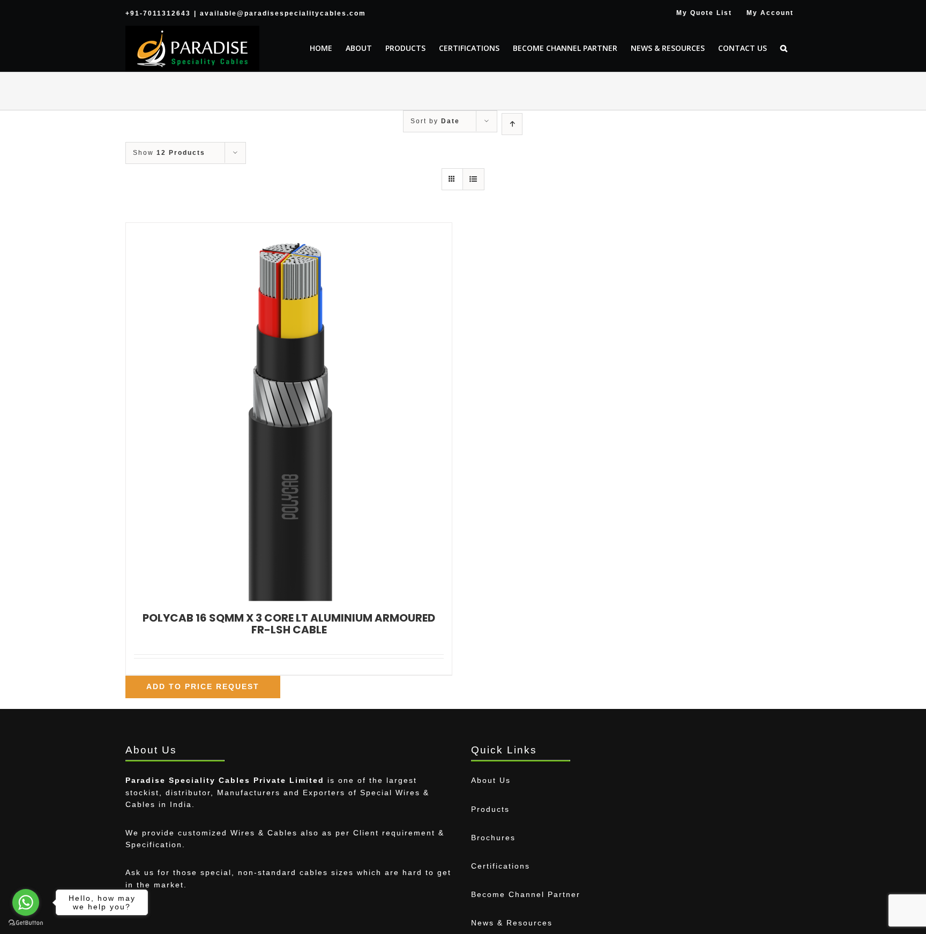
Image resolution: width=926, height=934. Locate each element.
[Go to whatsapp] (25, 902)
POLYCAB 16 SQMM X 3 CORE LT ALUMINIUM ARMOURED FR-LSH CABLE (289, 623)
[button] (783, 48)
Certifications (500, 866)
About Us (491, 780)
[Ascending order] (512, 124)
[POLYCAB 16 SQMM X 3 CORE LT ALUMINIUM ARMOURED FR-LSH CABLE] (289, 412)
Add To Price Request (202, 686)
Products (490, 809)
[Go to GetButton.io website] (26, 923)
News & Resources (511, 922)
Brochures (493, 837)
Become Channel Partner (525, 894)
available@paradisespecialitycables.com (283, 13)
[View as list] (473, 179)
